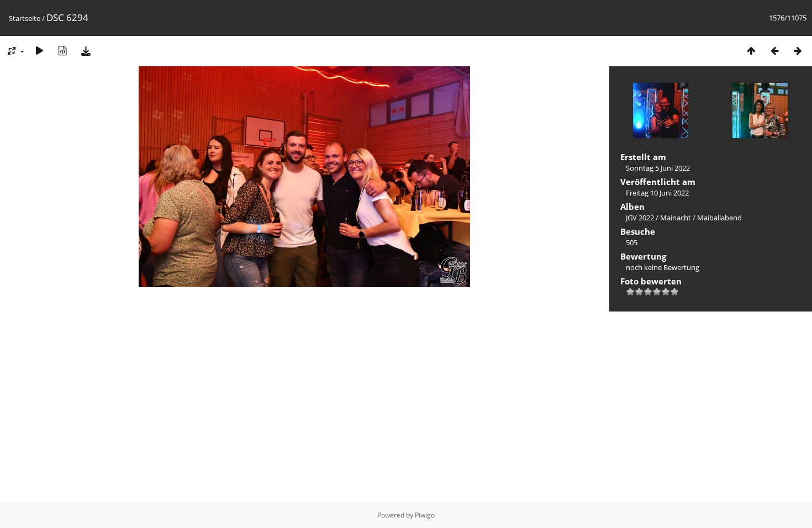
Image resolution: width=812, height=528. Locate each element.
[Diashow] (39, 50)
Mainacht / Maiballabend (701, 218)
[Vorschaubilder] (751, 50)
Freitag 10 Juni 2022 (657, 193)
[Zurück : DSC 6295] (774, 50)
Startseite (24, 18)
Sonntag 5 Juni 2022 (658, 168)
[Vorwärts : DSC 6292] (797, 50)
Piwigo (425, 515)
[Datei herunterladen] (85, 50)
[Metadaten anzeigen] (62, 50)
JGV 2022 (640, 218)
